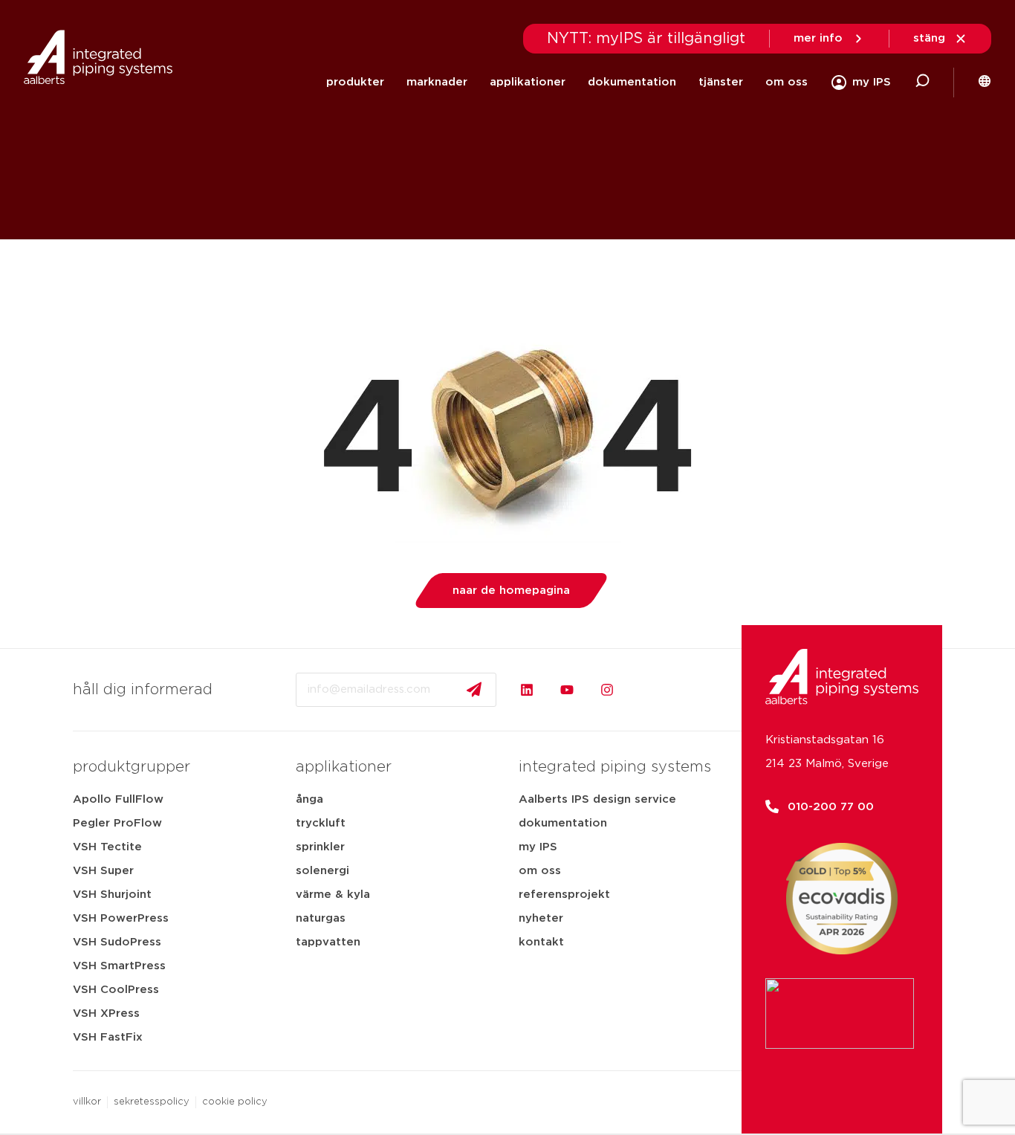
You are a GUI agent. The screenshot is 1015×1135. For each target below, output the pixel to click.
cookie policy (234, 1102)
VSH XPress (106, 1013)
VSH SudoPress (117, 942)
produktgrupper (131, 767)
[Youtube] (567, 690)
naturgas (321, 918)
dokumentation (632, 82)
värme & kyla (333, 894)
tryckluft (321, 823)
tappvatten (328, 942)
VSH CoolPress (116, 989)
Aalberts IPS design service (597, 799)
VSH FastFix (108, 1037)
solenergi (322, 870)
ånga (309, 799)
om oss (786, 82)
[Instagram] (607, 690)
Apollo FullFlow (118, 799)
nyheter (541, 918)
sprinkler (320, 847)
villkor (87, 1102)
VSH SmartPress (119, 965)
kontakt (541, 942)
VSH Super (103, 870)
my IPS (538, 847)
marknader (436, 82)
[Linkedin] (527, 690)
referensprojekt (564, 894)
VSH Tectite (107, 847)
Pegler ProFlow (117, 823)
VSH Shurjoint (112, 894)
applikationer (527, 82)
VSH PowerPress (121, 918)
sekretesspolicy (151, 1102)
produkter (355, 82)
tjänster (720, 82)
